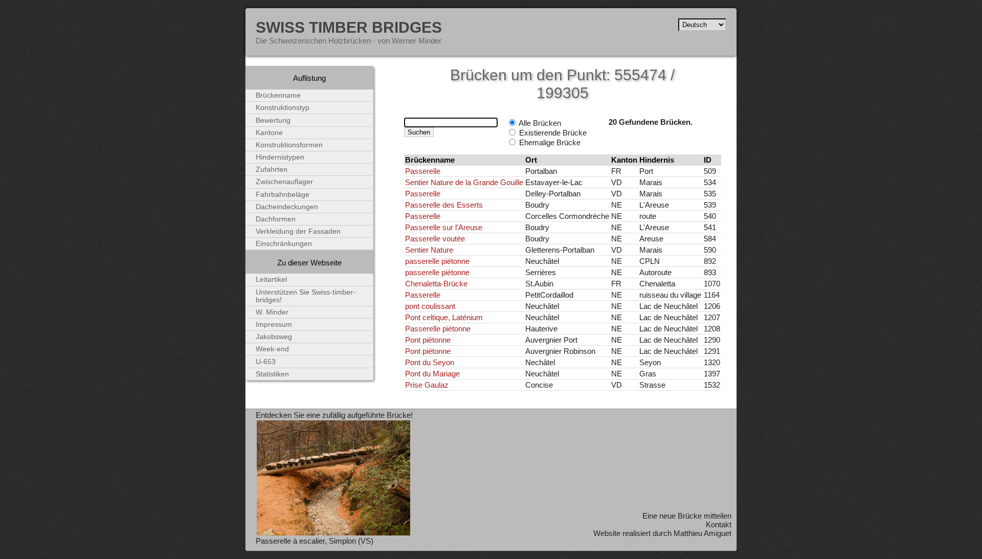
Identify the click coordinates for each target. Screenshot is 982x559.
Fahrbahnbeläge (282, 194)
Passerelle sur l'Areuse (443, 227)
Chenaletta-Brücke (436, 283)
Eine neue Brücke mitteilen (686, 515)
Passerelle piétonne (438, 328)
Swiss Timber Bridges (349, 27)
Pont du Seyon (429, 362)
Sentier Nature (429, 249)
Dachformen (276, 219)
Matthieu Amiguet (702, 533)
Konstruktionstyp (282, 107)
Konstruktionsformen (289, 145)
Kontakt (718, 524)
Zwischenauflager (284, 182)
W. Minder (272, 312)
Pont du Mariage (432, 373)
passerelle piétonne (437, 261)
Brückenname (278, 95)
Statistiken (272, 374)
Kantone (269, 133)
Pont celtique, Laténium (444, 317)
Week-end (272, 349)
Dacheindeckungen (287, 207)
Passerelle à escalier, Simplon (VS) (314, 540)
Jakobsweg (274, 337)
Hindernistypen (280, 157)
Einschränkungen (284, 244)
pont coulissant (430, 306)
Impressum (274, 324)
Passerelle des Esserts (444, 204)
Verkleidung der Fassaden (298, 231)
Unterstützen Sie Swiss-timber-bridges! (305, 296)
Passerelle (422, 171)
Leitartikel (271, 279)
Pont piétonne (428, 340)
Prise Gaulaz (427, 385)
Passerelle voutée (435, 238)
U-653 (266, 362)
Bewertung (273, 120)
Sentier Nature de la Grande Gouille (464, 182)
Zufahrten (271, 169)
